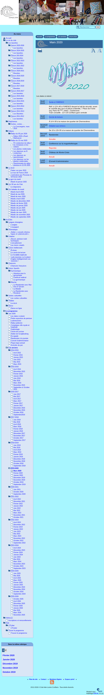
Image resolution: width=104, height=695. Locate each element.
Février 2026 (18, 606)
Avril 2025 (17, 578)
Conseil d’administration (19, 341)
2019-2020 (73, 37)
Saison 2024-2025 (17, 50)
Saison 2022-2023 (17, 61)
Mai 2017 (16, 396)
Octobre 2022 (18, 540)
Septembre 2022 (19, 543)
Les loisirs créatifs (17, 245)
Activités (9, 220)
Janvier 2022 (18, 506)
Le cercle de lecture (18, 252)
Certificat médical (19, 277)
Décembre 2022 (19, 525)
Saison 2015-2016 (17, 96)
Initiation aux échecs (57, 126)
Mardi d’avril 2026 (17, 192)
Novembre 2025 (19, 615)
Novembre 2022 (19, 538)
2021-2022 (15, 496)
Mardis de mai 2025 (18, 210)
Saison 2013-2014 (17, 106)
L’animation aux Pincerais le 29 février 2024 (21, 176)
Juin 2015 (17, 360)
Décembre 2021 (19, 501)
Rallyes (11, 131)
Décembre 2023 (19, 550)
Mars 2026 (17, 612)
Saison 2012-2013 (17, 111)
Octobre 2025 (18, 599)
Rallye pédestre (16, 323)
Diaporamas (12, 121)
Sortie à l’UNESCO (56, 102)
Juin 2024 (17, 557)
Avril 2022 (17, 499)
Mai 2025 (16, 576)
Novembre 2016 (19, 410)
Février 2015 (18, 355)
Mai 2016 (16, 380)
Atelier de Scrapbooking (19, 334)
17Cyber (11, 625)
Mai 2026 (16, 610)
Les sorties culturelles (19, 298)
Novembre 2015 (19, 385)
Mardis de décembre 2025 (20, 201)
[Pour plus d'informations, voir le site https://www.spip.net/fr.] (99, 692)
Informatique (13, 229)
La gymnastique (19, 280)
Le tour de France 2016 (19, 173)
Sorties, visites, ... (17, 124)
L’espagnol (15, 227)
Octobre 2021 (18, 517)
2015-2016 (15, 367)
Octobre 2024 (18, 592)
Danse (10, 306)
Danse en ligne (16, 308)
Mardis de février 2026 (19, 203)
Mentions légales (56, 679)
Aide (7, 623)
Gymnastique (16, 271)
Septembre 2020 (19, 494)
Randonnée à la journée (19, 338)
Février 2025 (18, 582)
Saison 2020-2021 (17, 71)
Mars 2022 (17, 513)
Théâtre (11, 301)
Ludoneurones (16, 321)
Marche (13, 282)
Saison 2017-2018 (17, 86)
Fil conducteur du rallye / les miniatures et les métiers (22, 145)
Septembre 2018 (19, 466)
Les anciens (62, 37)
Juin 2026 (11, 314)
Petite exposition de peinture (21, 318)
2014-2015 (15, 350)
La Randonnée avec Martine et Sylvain (22, 286)
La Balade (17, 289)
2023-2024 (15, 545)
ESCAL (96, 693)
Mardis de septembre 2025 (20, 217)
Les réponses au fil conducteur (20, 152)
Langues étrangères (15, 222)
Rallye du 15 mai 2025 (19, 140)
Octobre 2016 (18, 412)
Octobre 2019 (18, 482)
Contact (44, 679)
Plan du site (33, 679)
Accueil (39, 37)
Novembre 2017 (19, 436)
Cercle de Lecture (17, 331)
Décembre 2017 (19, 433)
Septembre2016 (19, 415)
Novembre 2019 (19, 480)
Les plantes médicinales (22, 149)
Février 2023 (18, 527)
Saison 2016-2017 (17, 91)
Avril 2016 (17, 369)
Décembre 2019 (19, 478)
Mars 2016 (17, 383)
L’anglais (14, 225)
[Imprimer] (40, 52)
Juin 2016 (17, 378)
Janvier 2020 (18, 475)
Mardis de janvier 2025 (19, 205)
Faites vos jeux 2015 (18, 170)
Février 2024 (18, 552)
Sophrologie (15, 329)
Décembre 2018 (19, 459)
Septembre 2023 (19, 568)
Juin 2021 (17, 489)
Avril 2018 (17, 424)
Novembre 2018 (19, 461)
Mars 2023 (17, 536)
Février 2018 (18, 429)
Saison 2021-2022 (17, 66)
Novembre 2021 (19, 515)
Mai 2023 (16, 534)
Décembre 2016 (19, 408)
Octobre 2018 (18, 463)
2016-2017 (15, 392)
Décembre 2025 (19, 603)
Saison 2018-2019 (17, 81)
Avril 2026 (17, 601)
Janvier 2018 (18, 431)
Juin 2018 (17, 420)
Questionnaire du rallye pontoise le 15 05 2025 (21, 164)
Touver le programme (16, 630)
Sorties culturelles (15, 296)
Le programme (50, 37)
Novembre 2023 (19, 564)
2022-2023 (15, 520)
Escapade (14, 336)
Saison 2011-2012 (17, 116)
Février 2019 (18, 454)
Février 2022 (18, 504)
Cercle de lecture (56, 117)
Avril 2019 (17, 450)
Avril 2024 (17, 548)
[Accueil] (52, 24)
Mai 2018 (16, 422)
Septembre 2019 (19, 484)
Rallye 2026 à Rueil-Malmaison (20, 137)
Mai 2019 (16, 447)
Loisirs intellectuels (15, 248)
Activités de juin (17, 345)
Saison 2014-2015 (17, 101)
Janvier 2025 (18, 585)
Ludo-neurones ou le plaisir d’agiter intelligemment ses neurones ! (21, 259)
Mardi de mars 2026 (18, 196)
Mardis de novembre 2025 (20, 215)
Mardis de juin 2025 (18, 208)
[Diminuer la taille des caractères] (99, 52)
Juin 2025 (17, 573)
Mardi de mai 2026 (17, 194)
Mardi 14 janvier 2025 (19, 182)
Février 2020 (18, 473)
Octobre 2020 (18, 492)
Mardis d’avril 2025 (18, 199)
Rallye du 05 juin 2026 (19, 134)
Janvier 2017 (18, 406)
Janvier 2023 (18, 529)
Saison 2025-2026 (17, 45)
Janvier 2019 (18, 457)
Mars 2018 (17, 426)
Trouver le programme (19, 633)
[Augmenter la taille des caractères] (93, 52)
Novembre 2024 (19, 589)
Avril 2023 (17, 522)
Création (11, 236)
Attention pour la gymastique (19, 274)
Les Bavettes (18, 114)
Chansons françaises (18, 266)
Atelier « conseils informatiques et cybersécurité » (20, 233)
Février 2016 (18, 374)
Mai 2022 (16, 510)
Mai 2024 (16, 559)
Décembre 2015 (19, 371)
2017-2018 (15, 417)
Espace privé (70, 679)
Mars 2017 (17, 401)
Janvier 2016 (18, 376)
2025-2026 (15, 596)
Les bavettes (13, 43)
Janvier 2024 (18, 555)
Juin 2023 (17, 531)
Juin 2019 (17, 445)
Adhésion (9, 618)
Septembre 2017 (19, 440)
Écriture (14, 250)
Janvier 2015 (18, 357)
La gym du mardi (14, 179)
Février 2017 (18, 403)
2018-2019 (15, 443)
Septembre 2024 (19, 594)
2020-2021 (15, 487)
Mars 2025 (17, 580)
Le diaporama (16, 187)
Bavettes (16, 73)
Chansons (12, 263)
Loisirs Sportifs (13, 268)
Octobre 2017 (18, 438)
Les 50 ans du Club (15, 184)
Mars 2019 (17, 452)
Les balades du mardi (16, 189)
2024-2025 (15, 571)
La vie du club (11, 40)
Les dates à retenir (18, 316)
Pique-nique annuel (18, 343)
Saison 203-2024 (17, 55)
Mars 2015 (17, 364)
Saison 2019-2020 (17, 76)
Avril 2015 (17, 353)
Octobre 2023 (18, 566)
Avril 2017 (17, 399)
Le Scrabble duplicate (19, 255)
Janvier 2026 (18, 608)
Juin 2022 (17, 508)
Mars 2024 (17, 561)
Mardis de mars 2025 (18, 212)
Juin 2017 (17, 394)
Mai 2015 (16, 362)
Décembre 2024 (19, 587)
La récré (11, 168)
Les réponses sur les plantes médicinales (21, 160)
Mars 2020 (17, 471)
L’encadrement (16, 243)
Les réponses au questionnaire (19, 156)
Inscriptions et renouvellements (19, 620)
